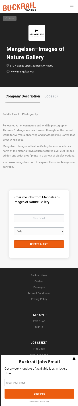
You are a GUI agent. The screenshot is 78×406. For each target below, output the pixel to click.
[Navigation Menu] (71, 6)
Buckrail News (39, 275)
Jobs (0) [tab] (51, 96)
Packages (39, 287)
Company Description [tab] (22, 96)
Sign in (39, 326)
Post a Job (39, 321)
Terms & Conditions (39, 293)
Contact (39, 281)
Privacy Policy (39, 299)
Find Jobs (39, 348)
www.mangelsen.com (23, 71)
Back (11, 18)
